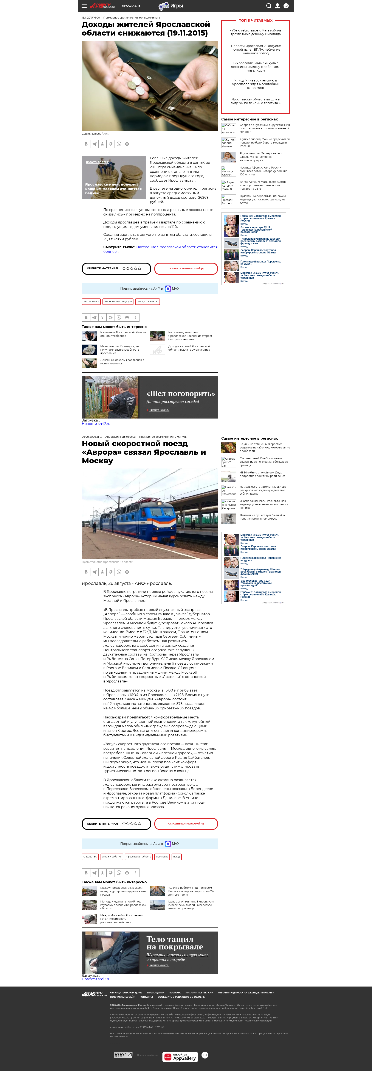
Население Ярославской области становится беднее (123, 334)
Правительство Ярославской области (107, 562)
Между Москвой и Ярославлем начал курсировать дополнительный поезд (121, 919)
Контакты (146, 997)
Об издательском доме (126, 992)
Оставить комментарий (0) (186, 823)
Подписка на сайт (122, 997)
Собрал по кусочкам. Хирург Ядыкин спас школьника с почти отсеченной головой (265, 128)
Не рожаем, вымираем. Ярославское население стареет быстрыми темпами (190, 336)
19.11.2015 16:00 (91, 17)
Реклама (175, 992)
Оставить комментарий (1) (186, 268)
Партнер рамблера (147, 1055)
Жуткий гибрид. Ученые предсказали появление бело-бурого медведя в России (265, 142)
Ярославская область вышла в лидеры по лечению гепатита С (256, 101)
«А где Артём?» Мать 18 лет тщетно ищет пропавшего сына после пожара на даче (263, 185)
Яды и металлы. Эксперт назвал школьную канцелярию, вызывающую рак (261, 157)
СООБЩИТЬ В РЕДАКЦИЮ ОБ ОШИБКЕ (181, 997)
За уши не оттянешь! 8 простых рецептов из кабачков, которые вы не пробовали (265, 447)
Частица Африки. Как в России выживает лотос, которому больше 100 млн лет (263, 171)
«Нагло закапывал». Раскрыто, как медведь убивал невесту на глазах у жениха (264, 504)
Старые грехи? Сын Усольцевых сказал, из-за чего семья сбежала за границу (264, 462)
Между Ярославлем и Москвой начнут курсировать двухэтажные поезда (123, 891)
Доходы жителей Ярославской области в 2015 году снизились (189, 348)
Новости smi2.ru (96, 424)
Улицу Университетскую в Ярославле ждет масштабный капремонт (255, 84)
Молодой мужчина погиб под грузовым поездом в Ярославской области (123, 905)
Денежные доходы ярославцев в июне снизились (122, 361)
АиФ (106, 133)
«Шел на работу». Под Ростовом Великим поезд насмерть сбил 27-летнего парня (191, 891)
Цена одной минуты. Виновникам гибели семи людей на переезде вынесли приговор (191, 905)
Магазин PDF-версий (199, 992)
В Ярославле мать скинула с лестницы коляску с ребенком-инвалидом (256, 66)
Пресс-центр (155, 992)
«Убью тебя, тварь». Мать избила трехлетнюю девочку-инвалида (256, 32)
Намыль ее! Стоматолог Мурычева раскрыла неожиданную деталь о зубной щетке (263, 490)
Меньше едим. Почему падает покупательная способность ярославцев (120, 350)
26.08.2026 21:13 (92, 436)
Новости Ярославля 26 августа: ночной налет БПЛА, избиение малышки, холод (256, 49)
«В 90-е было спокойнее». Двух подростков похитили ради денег (262, 474)
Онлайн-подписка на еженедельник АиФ (246, 992)
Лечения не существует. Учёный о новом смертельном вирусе (262, 517)
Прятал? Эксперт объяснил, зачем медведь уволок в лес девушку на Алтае (263, 199)
